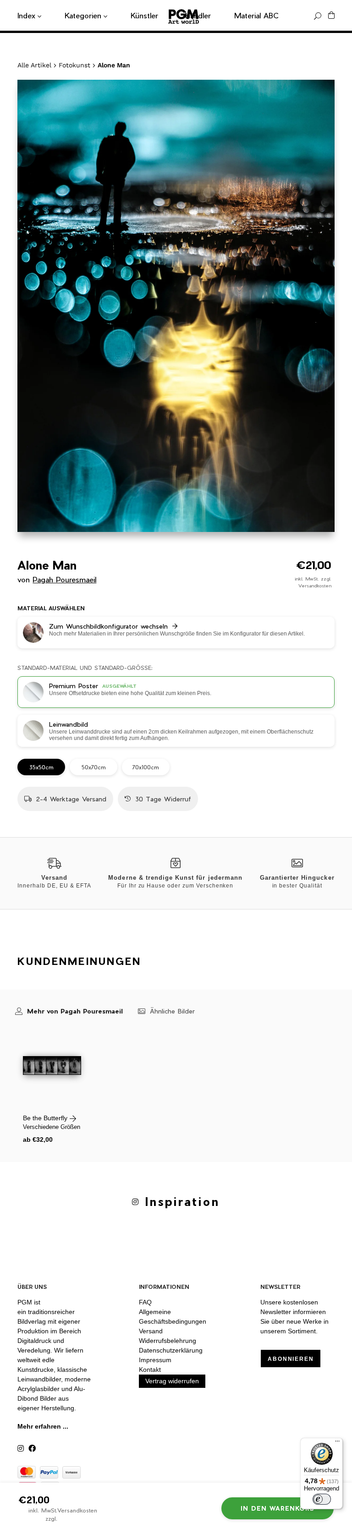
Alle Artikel (34, 65)
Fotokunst (74, 65)
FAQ (145, 1302)
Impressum (155, 1360)
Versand (151, 1331)
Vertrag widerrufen (172, 1381)
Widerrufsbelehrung (167, 1340)
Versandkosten (314, 585)
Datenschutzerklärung (171, 1350)
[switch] (322, 1499)
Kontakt (150, 1369)
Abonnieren (291, 1359)
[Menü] (337, 1443)
